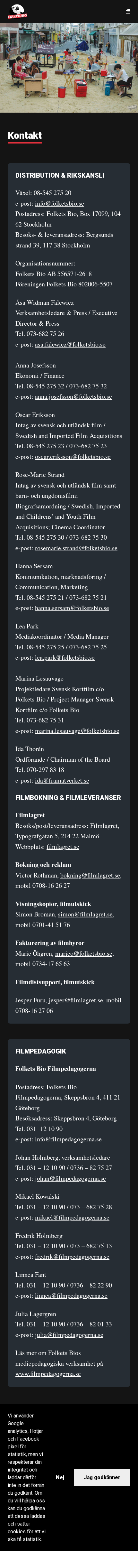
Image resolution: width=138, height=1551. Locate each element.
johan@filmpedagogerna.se (70, 1178)
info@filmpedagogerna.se (68, 1139)
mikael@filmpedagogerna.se (72, 1217)
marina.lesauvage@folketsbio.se (77, 730)
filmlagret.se (63, 846)
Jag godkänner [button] (102, 1477)
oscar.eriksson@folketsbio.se (73, 456)
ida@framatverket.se (62, 780)
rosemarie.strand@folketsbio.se (76, 547)
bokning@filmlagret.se (90, 875)
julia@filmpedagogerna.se (69, 1334)
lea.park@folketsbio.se (65, 657)
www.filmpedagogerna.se (48, 1373)
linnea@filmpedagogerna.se (71, 1295)
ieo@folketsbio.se (88, 953)
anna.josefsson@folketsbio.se (73, 396)
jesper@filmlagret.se (76, 1000)
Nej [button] (60, 1477)
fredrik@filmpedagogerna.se (72, 1256)
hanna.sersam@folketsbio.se (72, 607)
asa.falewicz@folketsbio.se (70, 344)
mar (60, 953)
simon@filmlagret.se (85, 914)
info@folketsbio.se (59, 203)
